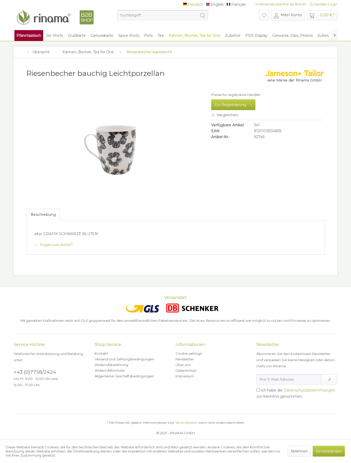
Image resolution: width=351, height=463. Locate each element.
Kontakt (101, 353)
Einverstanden (329, 451)
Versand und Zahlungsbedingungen (124, 359)
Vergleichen (227, 115)
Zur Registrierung (230, 104)
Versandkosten (186, 422)
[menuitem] (162, 15)
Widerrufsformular (110, 370)
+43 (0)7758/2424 (35, 372)
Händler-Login (325, 4)
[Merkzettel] (264, 15)
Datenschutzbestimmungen (309, 390)
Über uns (183, 365)
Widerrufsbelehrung (111, 365)
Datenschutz (186, 370)
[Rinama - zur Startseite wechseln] (55, 17)
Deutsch (195, 4)
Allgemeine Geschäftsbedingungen (124, 376)
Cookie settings (189, 353)
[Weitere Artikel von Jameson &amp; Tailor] (295, 78)
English (217, 4)
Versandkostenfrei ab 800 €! (282, 4)
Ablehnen (299, 451)
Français (238, 4)
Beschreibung (43, 214)
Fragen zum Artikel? (56, 245)
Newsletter (185, 359)
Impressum (185, 376)
